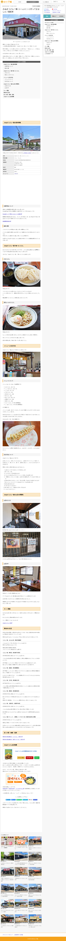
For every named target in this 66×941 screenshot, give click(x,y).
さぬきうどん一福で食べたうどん (11, 71)
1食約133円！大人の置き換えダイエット (7, 847)
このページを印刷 (36, 6)
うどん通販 (46, 2)
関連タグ (54, 16)
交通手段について (9, 66)
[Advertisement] (21, 110)
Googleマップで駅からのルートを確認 (12, 214)
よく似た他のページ (49, 53)
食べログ (16, 173)
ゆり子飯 (8, 1)
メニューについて (9, 79)
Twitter (4, 788)
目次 (47, 16)
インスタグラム (19, 788)
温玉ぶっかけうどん (9, 74)
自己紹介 (61, 16)
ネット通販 (6, 90)
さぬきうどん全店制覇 (9, 96)
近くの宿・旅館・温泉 (9, 94)
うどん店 (33, 2)
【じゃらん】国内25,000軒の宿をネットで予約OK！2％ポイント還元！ (21, 847)
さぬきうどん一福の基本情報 (10, 64)
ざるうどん (7, 72)
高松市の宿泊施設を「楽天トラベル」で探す (13, 739)
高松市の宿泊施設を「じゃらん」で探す (12, 736)
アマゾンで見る (21, 757)
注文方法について (9, 81)
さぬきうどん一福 (7, 623)
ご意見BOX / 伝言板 (27, 152)
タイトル (49, 22)
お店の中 (7, 88)
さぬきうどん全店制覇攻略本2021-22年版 (26, 751)
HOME (19, 2)
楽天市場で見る (29, 757)
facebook (11, 788)
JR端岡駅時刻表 (6, 221)
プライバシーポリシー (56, 10)
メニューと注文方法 (8, 77)
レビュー (36, 757)
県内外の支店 (7, 92)
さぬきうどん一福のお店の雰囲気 (11, 84)
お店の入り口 (8, 86)
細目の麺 (7, 68)
